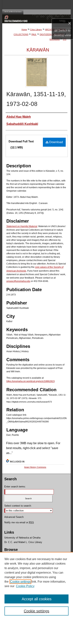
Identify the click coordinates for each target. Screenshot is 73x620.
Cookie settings (20, 581)
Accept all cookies (36, 599)
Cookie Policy (25, 586)
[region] (36, 586)
